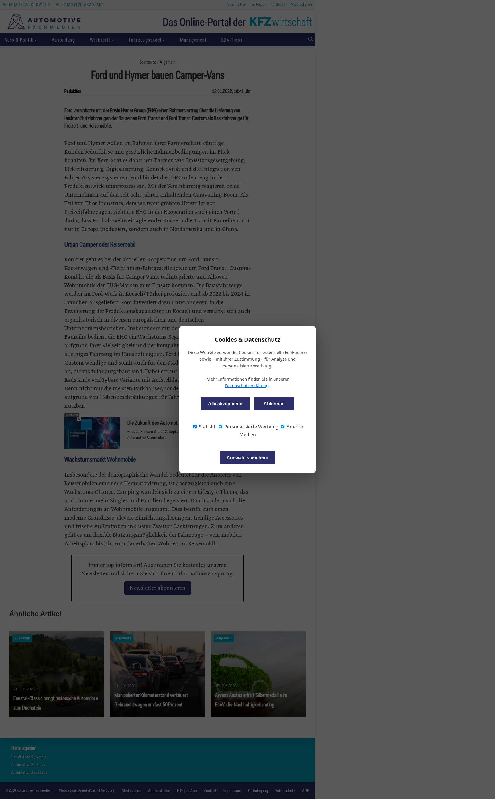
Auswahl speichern (247, 457)
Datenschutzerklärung (247, 385)
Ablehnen (274, 403)
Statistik (207, 427)
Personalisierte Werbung (250, 427)
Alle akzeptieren (225, 403)
